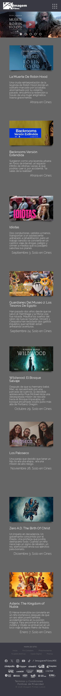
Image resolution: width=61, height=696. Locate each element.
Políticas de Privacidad (31, 684)
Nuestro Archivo (18, 654)
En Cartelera (28, 650)
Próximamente (45, 650)
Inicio (15, 650)
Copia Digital (36, 654)
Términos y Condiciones (29, 681)
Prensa (50, 654)
